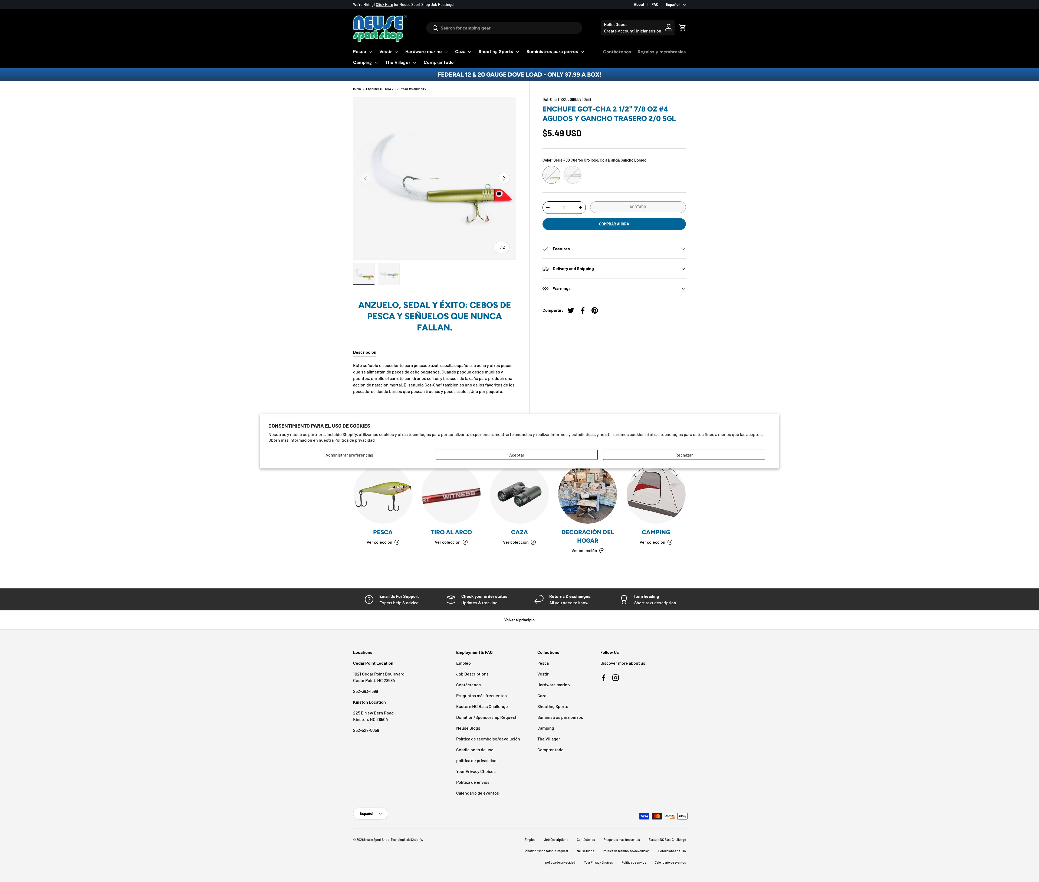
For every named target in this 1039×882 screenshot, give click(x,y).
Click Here (384, 4)
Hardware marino (423, 51)
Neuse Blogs (468, 727)
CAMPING (656, 532)
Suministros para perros (552, 51)
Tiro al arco (451, 532)
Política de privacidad (354, 439)
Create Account (619, 30)
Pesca (359, 51)
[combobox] (504, 28)
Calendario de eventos (477, 792)
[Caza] (519, 494)
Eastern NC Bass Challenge (482, 706)
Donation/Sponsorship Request (486, 717)
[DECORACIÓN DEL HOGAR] (587, 494)
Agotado (638, 207)
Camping (362, 62)
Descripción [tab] (364, 352)
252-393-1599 (365, 691)
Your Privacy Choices (476, 771)
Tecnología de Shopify (406, 839)
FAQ (655, 4)
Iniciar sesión (648, 30)
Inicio (357, 88)
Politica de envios (472, 782)
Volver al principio (519, 620)
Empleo (463, 662)
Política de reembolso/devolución (488, 738)
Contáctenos (617, 52)
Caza (460, 51)
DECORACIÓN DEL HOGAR (587, 536)
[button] (683, 28)
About (639, 4)
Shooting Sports (496, 51)
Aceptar (516, 454)
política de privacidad (476, 760)
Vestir (385, 51)
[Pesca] (382, 494)
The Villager (397, 62)
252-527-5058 (366, 730)
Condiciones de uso (475, 749)
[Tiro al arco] (451, 494)
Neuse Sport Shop (376, 839)
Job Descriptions (472, 673)
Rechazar (684, 454)
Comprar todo (439, 62)
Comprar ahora (614, 224)
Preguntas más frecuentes (481, 695)
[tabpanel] (434, 378)
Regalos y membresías (662, 52)
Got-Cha (549, 99)
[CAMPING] (656, 494)
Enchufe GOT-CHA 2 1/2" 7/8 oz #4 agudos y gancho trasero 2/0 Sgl (398, 88)
